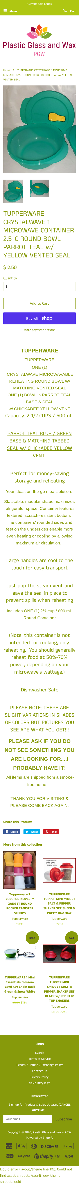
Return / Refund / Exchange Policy (39, 1065)
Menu (13, 11)
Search (39, 1053)
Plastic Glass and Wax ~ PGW (52, 1132)
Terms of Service (40, 1059)
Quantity (10, 278)
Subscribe (64, 1119)
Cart (72, 11)
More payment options (39, 330)
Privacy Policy (39, 1077)
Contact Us (39, 1071)
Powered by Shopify (39, 1138)
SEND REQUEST (39, 1083)
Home (6, 70)
